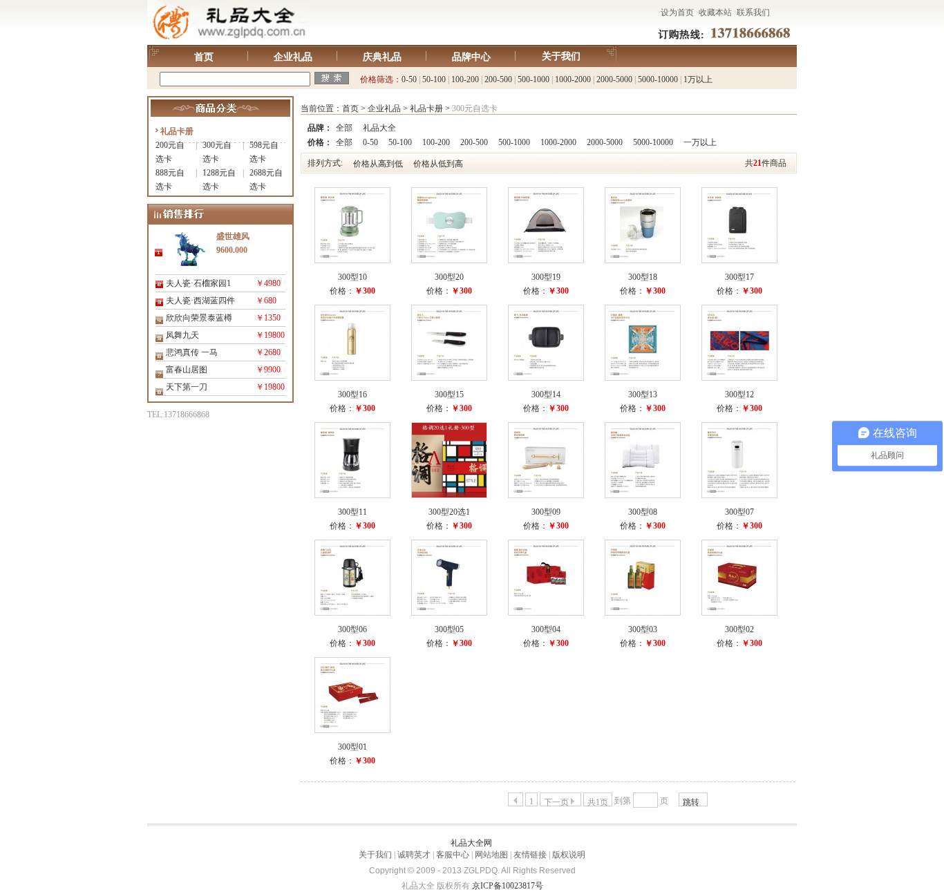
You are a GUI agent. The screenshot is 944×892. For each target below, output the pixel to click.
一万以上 (700, 142)
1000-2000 (573, 79)
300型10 (352, 277)
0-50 (409, 79)
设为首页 (677, 12)
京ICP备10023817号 (507, 886)
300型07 (739, 512)
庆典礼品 (382, 57)
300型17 (739, 277)
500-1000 (533, 79)
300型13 (642, 394)
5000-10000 (658, 79)
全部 (344, 128)
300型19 (545, 277)
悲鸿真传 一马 (192, 352)
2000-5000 (614, 79)
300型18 (642, 277)
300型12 (739, 394)
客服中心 (452, 855)
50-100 (434, 79)
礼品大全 (379, 128)
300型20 (449, 277)
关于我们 (561, 56)
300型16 (352, 394)
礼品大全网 (471, 843)
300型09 (545, 512)
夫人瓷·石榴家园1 (198, 283)
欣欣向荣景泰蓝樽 (199, 318)
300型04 (545, 629)
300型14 (545, 394)
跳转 (691, 802)
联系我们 (753, 12)
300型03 (642, 629)
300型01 (352, 747)
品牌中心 (471, 57)
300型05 (449, 629)
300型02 (739, 629)
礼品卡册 (176, 131)
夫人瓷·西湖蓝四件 (200, 300)
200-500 (498, 79)
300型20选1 (449, 512)
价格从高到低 (378, 164)
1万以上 (697, 79)
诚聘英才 (414, 855)
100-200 (465, 79)
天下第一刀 (186, 387)
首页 (204, 57)
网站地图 (491, 855)
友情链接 (530, 855)
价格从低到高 (438, 164)
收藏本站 (715, 12)
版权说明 (568, 855)
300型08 (642, 512)
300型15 (449, 394)
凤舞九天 (182, 335)
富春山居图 (186, 369)
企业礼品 (293, 57)
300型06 (352, 629)
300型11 (352, 512)
